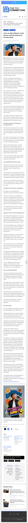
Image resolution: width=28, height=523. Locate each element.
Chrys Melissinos (14, 495)
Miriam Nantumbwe (14, 504)
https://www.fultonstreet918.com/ (11, 381)
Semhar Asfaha (7, 40)
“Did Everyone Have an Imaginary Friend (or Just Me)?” (12, 457)
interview (11, 460)
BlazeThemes (20, 519)
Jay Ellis (18, 460)
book (5, 460)
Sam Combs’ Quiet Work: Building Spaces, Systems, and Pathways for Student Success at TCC (17, 492)
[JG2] (4, 279)
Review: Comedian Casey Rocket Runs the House (7, 447)
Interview (6, 30)
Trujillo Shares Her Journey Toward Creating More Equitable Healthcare (17, 501)
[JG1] (21, 222)
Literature (12, 30)
